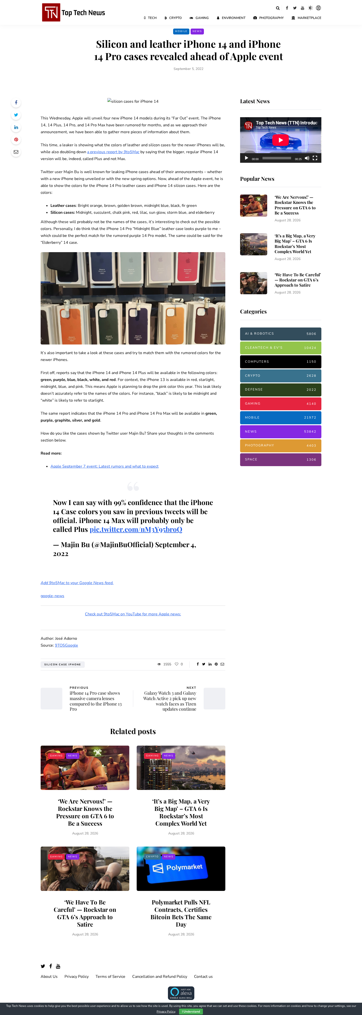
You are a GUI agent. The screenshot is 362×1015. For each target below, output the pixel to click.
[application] (280, 140)
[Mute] (307, 157)
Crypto (175, 18)
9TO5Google (66, 645)
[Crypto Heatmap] (318, 7)
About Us (49, 976)
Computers (280, 362)
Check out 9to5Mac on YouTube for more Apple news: (133, 614)
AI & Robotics (280, 333)
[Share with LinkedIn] (16, 127)
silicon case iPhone (62, 664)
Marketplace (309, 18)
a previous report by (113, 152)
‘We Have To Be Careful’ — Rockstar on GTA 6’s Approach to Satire (85, 913)
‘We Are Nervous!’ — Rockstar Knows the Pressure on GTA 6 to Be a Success (85, 812)
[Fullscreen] (315, 157)
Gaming (202, 18)
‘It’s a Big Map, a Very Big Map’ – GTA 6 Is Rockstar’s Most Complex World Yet (181, 812)
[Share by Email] (16, 152)
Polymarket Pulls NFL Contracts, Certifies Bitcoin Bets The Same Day (181, 913)
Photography (271, 18)
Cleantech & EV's (280, 347)
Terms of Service (110, 976)
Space (280, 459)
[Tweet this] (16, 115)
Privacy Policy (77, 976)
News (197, 31)
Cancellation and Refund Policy (159, 976)
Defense (280, 389)
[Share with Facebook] (16, 103)
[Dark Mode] (310, 7)
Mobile (181, 31)
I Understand (191, 1012)
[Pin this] (16, 140)
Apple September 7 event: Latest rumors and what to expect (104, 466)
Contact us (203, 976)
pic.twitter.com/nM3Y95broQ (136, 529)
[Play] (246, 157)
